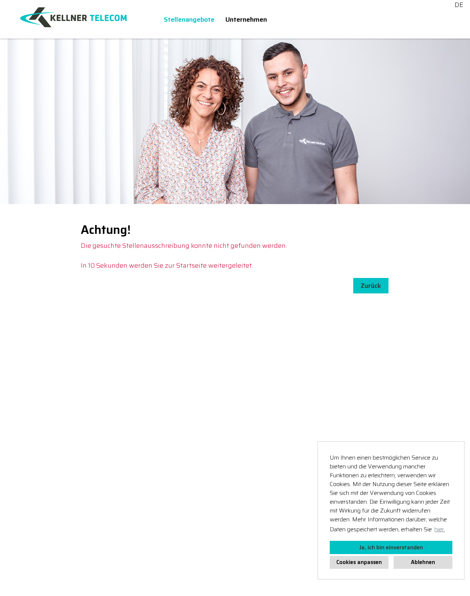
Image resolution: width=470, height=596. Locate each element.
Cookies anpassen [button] (359, 562)
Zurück (371, 286)
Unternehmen (246, 19)
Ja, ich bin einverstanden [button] (391, 547)
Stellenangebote (189, 19)
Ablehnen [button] (423, 562)
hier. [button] (439, 529)
